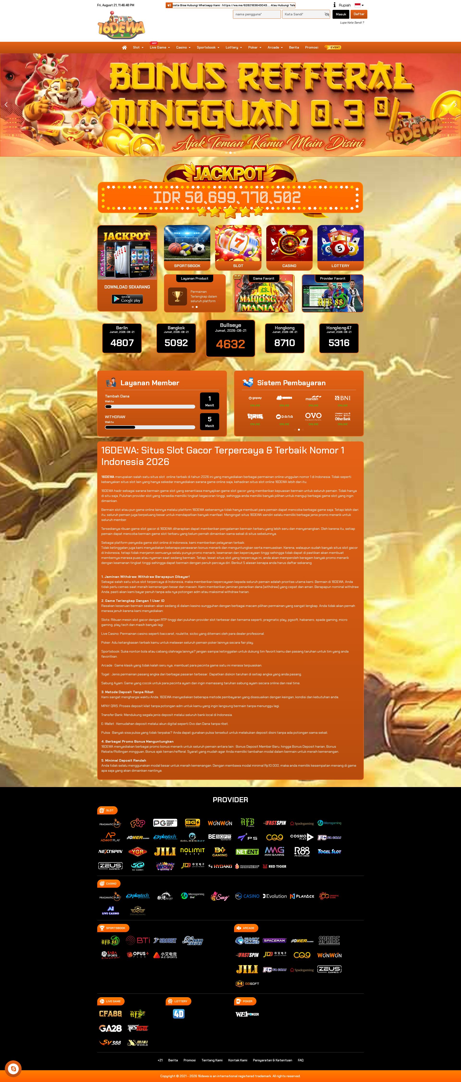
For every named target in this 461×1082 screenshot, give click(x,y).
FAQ (300, 1060)
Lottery (232, 47)
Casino (181, 47)
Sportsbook (206, 47)
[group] (332, 293)
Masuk (341, 14)
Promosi (311, 47)
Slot (136, 47)
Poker (253, 47)
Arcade (273, 47)
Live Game (158, 47)
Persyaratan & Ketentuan (272, 1060)
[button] (455, 104)
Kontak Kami (237, 1060)
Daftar (359, 14)
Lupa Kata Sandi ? (352, 22)
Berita (294, 47)
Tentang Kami (212, 1060)
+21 (160, 1060)
